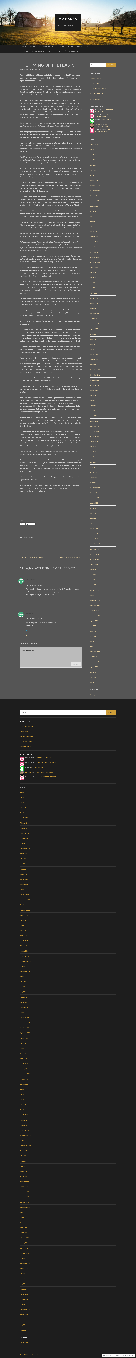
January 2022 (94, 421)
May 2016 (93, 677)
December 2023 (95, 308)
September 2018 (95, 616)
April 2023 (93, 349)
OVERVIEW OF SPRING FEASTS (31, 557)
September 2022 (95, 385)
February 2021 (94, 472)
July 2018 (93, 626)
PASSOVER (57, 51)
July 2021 (93, 446)
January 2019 (94, 595)
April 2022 (93, 411)
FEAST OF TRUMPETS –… (104, 110)
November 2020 (95, 487)
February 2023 (94, 359)
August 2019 (94, 564)
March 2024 (94, 293)
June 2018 (93, 631)
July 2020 (93, 508)
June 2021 (93, 452)
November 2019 (95, 549)
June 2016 (93, 672)
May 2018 (93, 636)
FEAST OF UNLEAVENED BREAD (70, 557)
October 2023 (94, 318)
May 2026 (93, 160)
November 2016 (95, 651)
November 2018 (95, 605)
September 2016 (95, 662)
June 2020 (93, 513)
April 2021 (93, 462)
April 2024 (93, 288)
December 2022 (95, 370)
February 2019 (94, 590)
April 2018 (93, 641)
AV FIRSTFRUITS (95, 83)
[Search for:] (103, 65)
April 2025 (93, 226)
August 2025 (94, 206)
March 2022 (94, 416)
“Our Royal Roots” (72, 51)
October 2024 (94, 257)
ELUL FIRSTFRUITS (96, 78)
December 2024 (95, 247)
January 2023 (94, 365)
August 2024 (94, 267)
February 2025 (94, 237)
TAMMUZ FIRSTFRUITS (98, 89)
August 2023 (94, 329)
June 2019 (93, 569)
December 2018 (95, 600)
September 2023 (95, 324)
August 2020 (94, 503)
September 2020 (95, 498)
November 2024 (95, 252)
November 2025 (95, 190)
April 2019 (93, 580)
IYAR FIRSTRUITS (95, 99)
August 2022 (94, 390)
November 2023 (95, 313)
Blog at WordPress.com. (30, 1355)
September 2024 (95, 262)
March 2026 (94, 170)
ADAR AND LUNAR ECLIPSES (104, 115)
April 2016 (93, 682)
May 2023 (93, 344)
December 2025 (95, 185)
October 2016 (94, 656)
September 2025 (95, 201)
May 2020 (93, 518)
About (32, 47)
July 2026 (93, 149)
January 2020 (94, 539)
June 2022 (93, 400)
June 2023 (93, 339)
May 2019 (93, 575)
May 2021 (93, 457)
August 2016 (94, 667)
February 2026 (94, 175)
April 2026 (93, 165)
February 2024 (94, 298)
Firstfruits (81, 47)
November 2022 (95, 375)
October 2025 (94, 196)
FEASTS (70, 47)
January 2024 (94, 303)
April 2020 (93, 523)
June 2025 (93, 216)
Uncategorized (28, 537)
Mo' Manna (36, 69)
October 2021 (94, 431)
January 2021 (94, 477)
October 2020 (94, 493)
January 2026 (94, 180)
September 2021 (95, 436)
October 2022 (94, 380)
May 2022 (93, 405)
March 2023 (94, 354)
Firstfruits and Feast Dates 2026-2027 (36, 51)
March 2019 (94, 585)
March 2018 (94, 646)
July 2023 (93, 334)
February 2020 (94, 534)
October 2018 (94, 610)
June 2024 (93, 277)
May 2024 (93, 283)
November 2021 (95, 426)
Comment (76, 664)
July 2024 (93, 272)
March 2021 (94, 467)
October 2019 (94, 554)
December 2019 (95, 544)
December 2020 (95, 482)
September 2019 (95, 559)
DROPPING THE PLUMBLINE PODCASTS (51, 47)
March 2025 (94, 231)
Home (24, 47)
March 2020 (94, 528)
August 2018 (94, 621)
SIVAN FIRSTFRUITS (96, 94)
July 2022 (93, 395)
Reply (27, 605)
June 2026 (93, 155)
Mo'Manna (68, 18)
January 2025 (94, 242)
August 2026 (94, 144)
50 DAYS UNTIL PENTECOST (102, 125)
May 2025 (93, 221)
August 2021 (94, 441)
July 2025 (93, 211)
